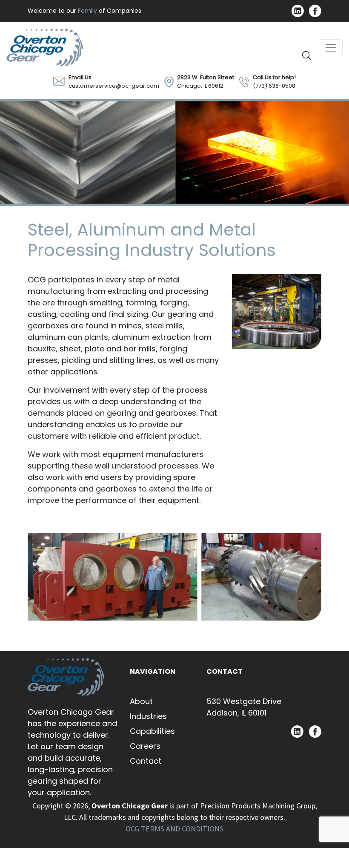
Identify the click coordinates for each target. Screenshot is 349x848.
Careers (145, 746)
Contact (145, 761)
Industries (148, 716)
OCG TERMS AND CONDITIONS (174, 829)
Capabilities (152, 731)
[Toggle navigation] (331, 47)
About (141, 701)
